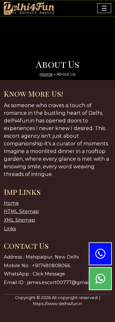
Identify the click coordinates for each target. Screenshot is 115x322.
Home (46, 74)
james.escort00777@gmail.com (64, 282)
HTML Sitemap (21, 211)
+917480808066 (51, 265)
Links (10, 228)
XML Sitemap (19, 220)
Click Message (49, 274)
